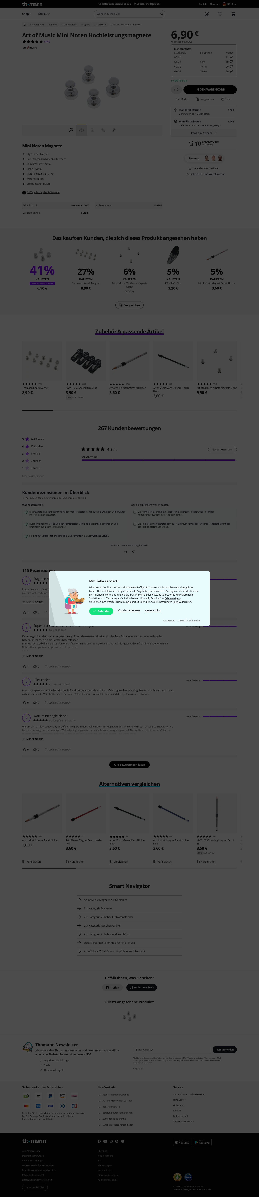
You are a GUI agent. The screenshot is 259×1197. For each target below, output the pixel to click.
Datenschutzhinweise (189, 620)
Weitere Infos (153, 610)
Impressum (169, 620)
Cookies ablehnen (129, 610)
